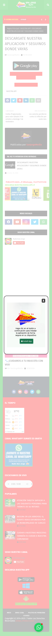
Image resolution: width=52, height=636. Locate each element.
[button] (38, 627)
